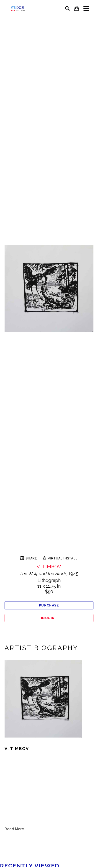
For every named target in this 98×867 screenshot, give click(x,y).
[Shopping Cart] (76, 8)
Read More (14, 829)
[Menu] (86, 8)
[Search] (67, 8)
